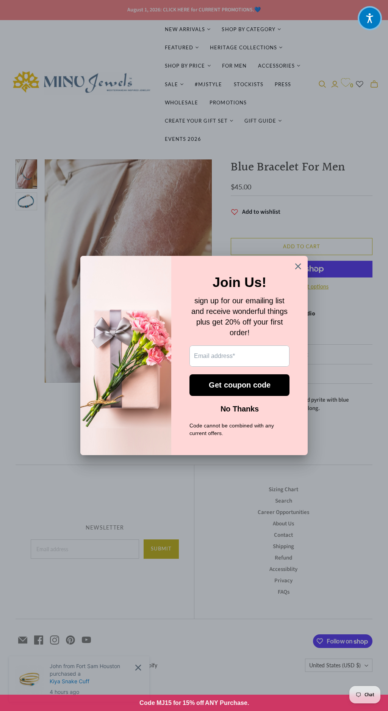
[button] (370, 18)
